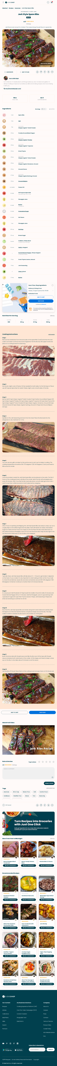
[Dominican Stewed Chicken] (10, 889)
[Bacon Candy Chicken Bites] (28, 854)
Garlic (20, 247)
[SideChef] (8, 997)
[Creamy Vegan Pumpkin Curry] (28, 945)
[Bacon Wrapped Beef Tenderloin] (10, 854)
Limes (20, 271)
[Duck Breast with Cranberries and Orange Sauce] (47, 973)
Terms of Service (48, 1021)
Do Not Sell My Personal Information (22, 1059)
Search (4, 1025)
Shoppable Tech (21, 1017)
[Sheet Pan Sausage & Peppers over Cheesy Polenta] (28, 973)
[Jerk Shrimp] (47, 917)
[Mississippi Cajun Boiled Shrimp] (47, 889)
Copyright (36, 1059)
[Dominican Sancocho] (28, 889)
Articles (4, 1010)
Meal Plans (5, 1017)
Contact (45, 1017)
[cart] (51, 2)
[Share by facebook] (45, 72)
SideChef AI (20, 1021)
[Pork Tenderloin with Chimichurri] (28, 917)
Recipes (4, 1006)
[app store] (18, 1049)
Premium (4, 1029)
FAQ (44, 1036)
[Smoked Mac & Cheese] (46, 854)
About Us (46, 1006)
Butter (20, 204)
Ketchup (20, 229)
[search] (48, 2)
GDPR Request (6, 1059)
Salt (19, 121)
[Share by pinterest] (41, 72)
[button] (3, 2)
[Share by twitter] (49, 72)
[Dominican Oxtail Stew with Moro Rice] (10, 973)
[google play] (7, 1049)
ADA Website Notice (49, 1032)
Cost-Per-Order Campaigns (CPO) (27, 1010)
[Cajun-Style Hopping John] (47, 945)
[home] (10, 2)
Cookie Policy (47, 1029)
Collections (5, 1014)
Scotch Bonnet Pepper (24, 253)
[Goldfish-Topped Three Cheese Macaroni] (10, 945)
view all (52, 838)
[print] (38, 72)
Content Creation (22, 1014)
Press (44, 1014)
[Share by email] (53, 72)
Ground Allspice (22, 181)
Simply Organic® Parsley (25, 140)
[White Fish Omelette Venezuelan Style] (10, 917)
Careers (45, 1010)
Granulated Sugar (23, 211)
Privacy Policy (47, 1025)
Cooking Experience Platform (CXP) (27, 1006)
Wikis (3, 1021)
